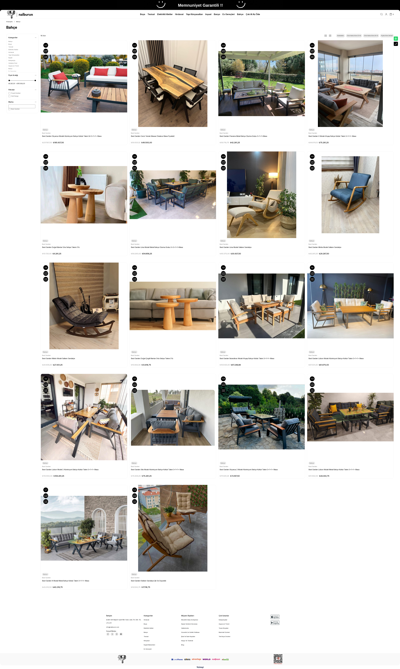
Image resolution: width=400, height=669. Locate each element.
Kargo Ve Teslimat (187, 640)
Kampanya (11, 60)
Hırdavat (11, 52)
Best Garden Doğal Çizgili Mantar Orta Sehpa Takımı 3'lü (152, 358)
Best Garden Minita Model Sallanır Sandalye (325, 247)
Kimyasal (146, 640)
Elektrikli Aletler (13, 49)
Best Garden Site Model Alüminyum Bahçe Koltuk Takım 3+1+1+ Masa (157, 469)
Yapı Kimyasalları (13, 55)
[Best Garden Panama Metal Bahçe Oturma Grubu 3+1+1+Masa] (261, 83)
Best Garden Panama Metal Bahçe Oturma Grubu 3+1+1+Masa (243, 136)
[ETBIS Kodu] (278, 659)
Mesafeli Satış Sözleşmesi (189, 620)
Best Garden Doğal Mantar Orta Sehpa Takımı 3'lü (61, 247)
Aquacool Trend (13, 66)
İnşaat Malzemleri (149, 645)
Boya (10, 44)
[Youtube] (121, 634)
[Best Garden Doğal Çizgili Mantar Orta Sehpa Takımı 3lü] (173, 306)
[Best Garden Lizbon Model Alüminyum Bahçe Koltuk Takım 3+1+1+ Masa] (350, 306)
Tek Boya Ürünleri (224, 636)
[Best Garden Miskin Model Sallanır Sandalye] (84, 306)
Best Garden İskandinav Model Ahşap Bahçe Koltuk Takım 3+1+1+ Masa (247, 358)
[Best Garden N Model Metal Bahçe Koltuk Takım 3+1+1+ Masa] (84, 528)
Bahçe (10, 41)
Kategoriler (13, 38)
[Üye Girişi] (386, 14)
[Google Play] (275, 623)
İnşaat (10, 58)
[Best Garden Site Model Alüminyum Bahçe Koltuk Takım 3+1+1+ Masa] (173, 417)
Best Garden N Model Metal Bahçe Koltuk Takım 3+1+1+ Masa (65, 581)
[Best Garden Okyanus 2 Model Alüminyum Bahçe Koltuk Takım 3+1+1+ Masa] (261, 417)
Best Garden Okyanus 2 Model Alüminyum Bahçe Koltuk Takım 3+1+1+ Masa (249, 469)
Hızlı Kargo (15, 96)
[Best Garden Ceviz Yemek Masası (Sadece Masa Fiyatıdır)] (173, 83)
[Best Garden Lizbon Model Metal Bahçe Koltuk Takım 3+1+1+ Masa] (350, 417)
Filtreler (11, 90)
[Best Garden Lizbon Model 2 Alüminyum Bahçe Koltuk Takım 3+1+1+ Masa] (84, 417)
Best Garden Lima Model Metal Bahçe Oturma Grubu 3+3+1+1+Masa (157, 247)
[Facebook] (108, 634)
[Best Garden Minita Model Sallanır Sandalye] (350, 194)
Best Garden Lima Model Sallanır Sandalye (235, 247)
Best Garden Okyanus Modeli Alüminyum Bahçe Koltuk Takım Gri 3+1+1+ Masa (71, 136)
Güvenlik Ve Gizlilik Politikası (190, 632)
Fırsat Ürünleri (16, 93)
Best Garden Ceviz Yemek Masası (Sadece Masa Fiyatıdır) (153, 136)
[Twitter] (112, 634)
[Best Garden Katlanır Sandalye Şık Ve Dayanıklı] (173, 528)
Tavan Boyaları (223, 628)
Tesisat (10, 47)
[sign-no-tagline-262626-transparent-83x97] (122, 659)
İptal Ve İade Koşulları (188, 636)
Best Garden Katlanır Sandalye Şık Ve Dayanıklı (148, 581)
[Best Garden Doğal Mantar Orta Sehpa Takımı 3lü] (84, 194)
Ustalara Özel (12, 63)
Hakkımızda (185, 628)
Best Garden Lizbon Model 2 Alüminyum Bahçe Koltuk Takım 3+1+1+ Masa (70, 469)
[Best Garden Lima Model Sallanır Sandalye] (261, 194)
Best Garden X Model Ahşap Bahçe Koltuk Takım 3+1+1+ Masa (332, 136)
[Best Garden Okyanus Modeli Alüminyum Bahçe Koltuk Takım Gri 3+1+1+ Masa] (84, 83)
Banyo (10, 68)
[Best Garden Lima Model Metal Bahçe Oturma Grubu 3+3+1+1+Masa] (173, 194)
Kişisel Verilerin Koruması (189, 624)
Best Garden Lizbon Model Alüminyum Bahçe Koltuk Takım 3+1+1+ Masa (336, 358)
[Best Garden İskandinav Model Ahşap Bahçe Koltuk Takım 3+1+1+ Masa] (261, 306)
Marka (10, 102)
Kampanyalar (223, 620)
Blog (182, 645)
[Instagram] (116, 634)
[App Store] (275, 617)
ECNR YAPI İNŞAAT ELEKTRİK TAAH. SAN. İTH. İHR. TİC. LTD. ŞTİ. (123, 621)
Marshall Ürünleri (224, 632)
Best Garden (15, 109)
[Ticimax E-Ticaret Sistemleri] (200, 667)
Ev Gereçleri (12, 71)
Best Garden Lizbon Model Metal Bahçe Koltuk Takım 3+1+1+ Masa (334, 469)
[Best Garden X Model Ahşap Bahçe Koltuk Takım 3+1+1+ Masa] (350, 83)
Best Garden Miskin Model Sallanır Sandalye (58, 358)
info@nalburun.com (112, 627)
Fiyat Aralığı (13, 75)
